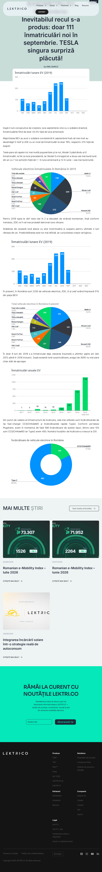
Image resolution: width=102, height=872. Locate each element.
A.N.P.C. (55, 824)
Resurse (85, 5)
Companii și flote (84, 762)
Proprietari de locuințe (86, 758)
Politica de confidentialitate (33, 853)
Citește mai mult (11, 581)
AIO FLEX (56, 776)
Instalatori (56, 800)
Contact (80, 805)
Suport (41, 12)
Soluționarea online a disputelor (60, 835)
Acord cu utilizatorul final (62, 841)
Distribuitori (57, 796)
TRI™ (54, 762)
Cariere (80, 800)
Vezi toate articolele (82, 508)
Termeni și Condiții (10, 853)
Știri (78, 810)
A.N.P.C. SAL (57, 829)
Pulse (54, 771)
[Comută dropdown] (45, 5)
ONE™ (54, 758)
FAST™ (55, 767)
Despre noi (81, 796)
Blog (76, 5)
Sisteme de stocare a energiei (85, 768)
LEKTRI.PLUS (57, 781)
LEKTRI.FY (56, 786)
